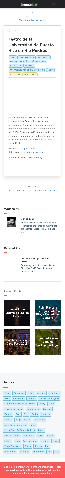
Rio (47, 446)
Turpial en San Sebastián (32, 20)
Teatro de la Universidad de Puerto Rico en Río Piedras (31, 44)
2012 (13, 57)
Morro (40, 435)
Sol (49, 451)
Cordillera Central (13, 409)
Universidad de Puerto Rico (28, 70)
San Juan (16, 65)
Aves (7, 398)
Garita (35, 414)
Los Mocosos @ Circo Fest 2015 (36, 260)
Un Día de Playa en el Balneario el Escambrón (32, 190)
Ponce (28, 446)
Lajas (33, 425)
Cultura (15, 74)
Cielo (51, 403)
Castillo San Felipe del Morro (19, 403)
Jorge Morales (23, 419)
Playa (55, 441)
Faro (18, 414)
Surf (57, 451)
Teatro (29, 65)
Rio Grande (10, 451)
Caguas (32, 398)
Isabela (8, 419)
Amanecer (19, 393)
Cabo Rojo (18, 398)
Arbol (31, 393)
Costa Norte (33, 409)
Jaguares (43, 57)
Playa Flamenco (12, 446)
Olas (17, 441)
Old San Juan (30, 441)
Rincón (38, 446)
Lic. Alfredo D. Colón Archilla (19, 430)
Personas (30, 74)
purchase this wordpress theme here (32, 473)
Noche (50, 435)
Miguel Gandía (19, 61)
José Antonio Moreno (15, 425)
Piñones (45, 441)
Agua (7, 393)
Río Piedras (39, 61)
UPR (51, 70)
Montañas (28, 435)
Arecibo (41, 393)
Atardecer (54, 393)
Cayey (42, 403)
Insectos (46, 414)
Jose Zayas (39, 419)
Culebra (47, 409)
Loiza (41, 430)
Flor (26, 414)
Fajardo (8, 414)
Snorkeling (38, 451)
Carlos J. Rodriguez (49, 398)
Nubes (7, 441)
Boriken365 (27, 219)
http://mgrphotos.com (32, 152)
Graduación (26, 57)
